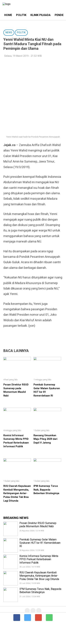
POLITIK (21, 15)
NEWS (8, 32)
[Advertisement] (33, 94)
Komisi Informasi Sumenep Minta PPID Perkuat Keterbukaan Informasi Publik (16, 441)
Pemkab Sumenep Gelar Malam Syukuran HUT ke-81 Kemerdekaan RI (39, 543)
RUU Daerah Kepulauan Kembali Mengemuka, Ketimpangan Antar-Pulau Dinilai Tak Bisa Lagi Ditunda (17, 493)
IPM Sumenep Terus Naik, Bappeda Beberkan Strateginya (46, 489)
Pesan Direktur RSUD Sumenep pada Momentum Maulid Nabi (16, 390)
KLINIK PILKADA (40, 15)
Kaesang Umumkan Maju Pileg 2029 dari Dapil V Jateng (45, 439)
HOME (8, 15)
